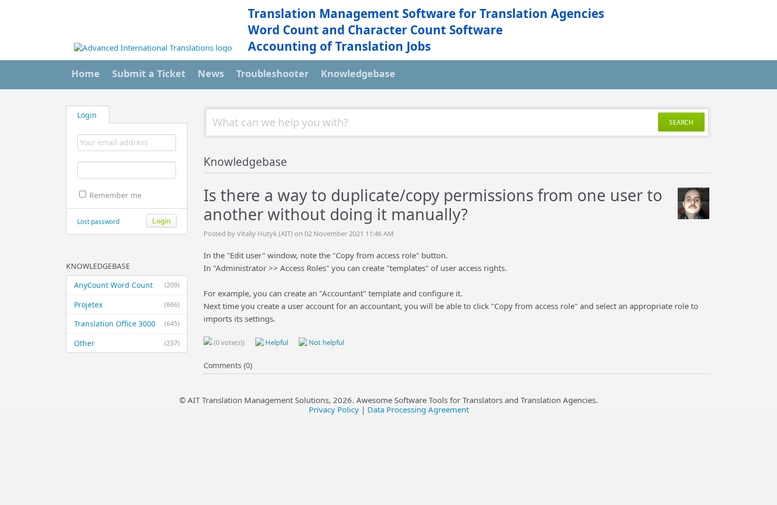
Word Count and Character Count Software (375, 30)
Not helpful (325, 342)
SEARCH (681, 122)
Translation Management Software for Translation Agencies (426, 13)
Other (127, 343)
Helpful (276, 342)
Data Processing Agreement (418, 409)
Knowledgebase (358, 73)
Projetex (127, 305)
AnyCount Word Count (127, 285)
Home (85, 73)
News (211, 73)
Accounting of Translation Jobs (339, 46)
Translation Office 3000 (127, 324)
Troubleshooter (272, 73)
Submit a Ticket (149, 73)
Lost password (98, 221)
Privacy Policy (334, 409)
